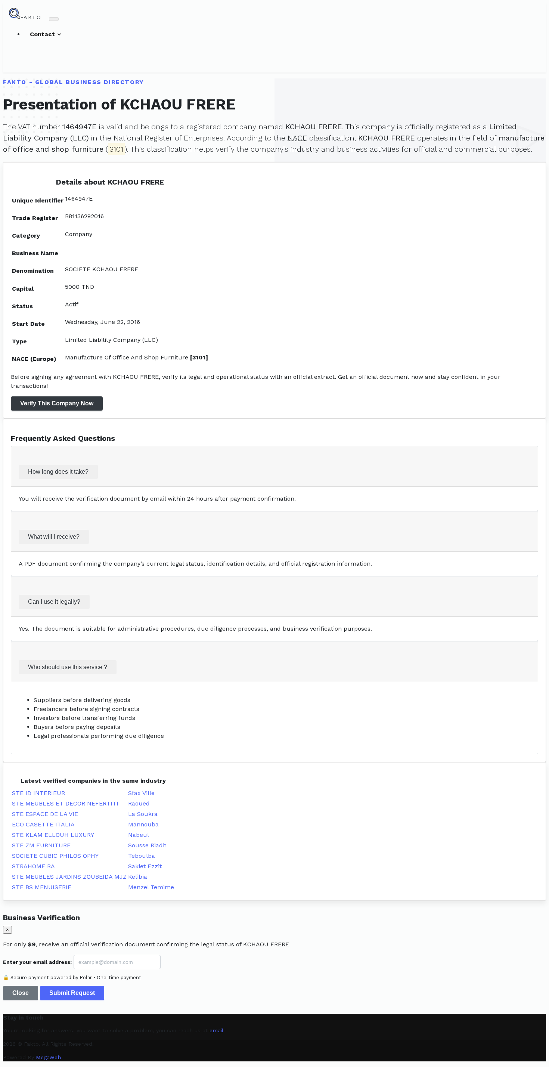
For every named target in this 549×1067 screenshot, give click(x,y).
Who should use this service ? (67, 667)
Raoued (139, 803)
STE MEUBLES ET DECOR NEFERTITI (65, 803)
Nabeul (138, 834)
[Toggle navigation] (54, 19)
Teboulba (141, 855)
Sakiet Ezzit (145, 866)
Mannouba (143, 824)
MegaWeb (48, 1057)
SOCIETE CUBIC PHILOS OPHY (55, 855)
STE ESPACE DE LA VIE (45, 813)
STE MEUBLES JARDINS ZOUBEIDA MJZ (69, 876)
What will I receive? (54, 537)
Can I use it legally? (54, 602)
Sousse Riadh (147, 845)
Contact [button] (43, 34)
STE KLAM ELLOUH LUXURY (53, 834)
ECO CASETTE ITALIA (43, 824)
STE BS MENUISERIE (41, 887)
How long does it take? (58, 471)
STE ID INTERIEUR (38, 793)
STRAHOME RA (33, 866)
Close (20, 993)
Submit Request (72, 993)
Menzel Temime (151, 887)
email (216, 1030)
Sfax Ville (141, 793)
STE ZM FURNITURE (41, 845)
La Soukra (143, 813)
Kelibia (137, 876)
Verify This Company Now (56, 403)
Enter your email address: (37, 962)
